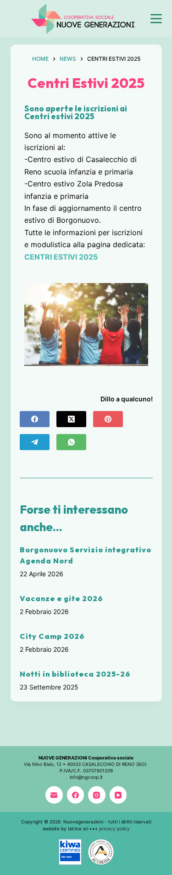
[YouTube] (118, 795)
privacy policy (114, 828)
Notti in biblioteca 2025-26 (75, 673)
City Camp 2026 (52, 636)
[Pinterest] (108, 419)
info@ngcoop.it (86, 777)
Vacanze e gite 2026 (61, 598)
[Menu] (156, 18)
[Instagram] (96, 795)
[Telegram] (35, 442)
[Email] (54, 795)
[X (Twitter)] (71, 419)
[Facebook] (35, 419)
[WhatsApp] (71, 442)
